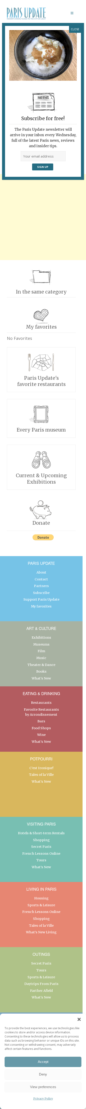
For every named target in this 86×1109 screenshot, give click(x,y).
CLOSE (75, 29)
